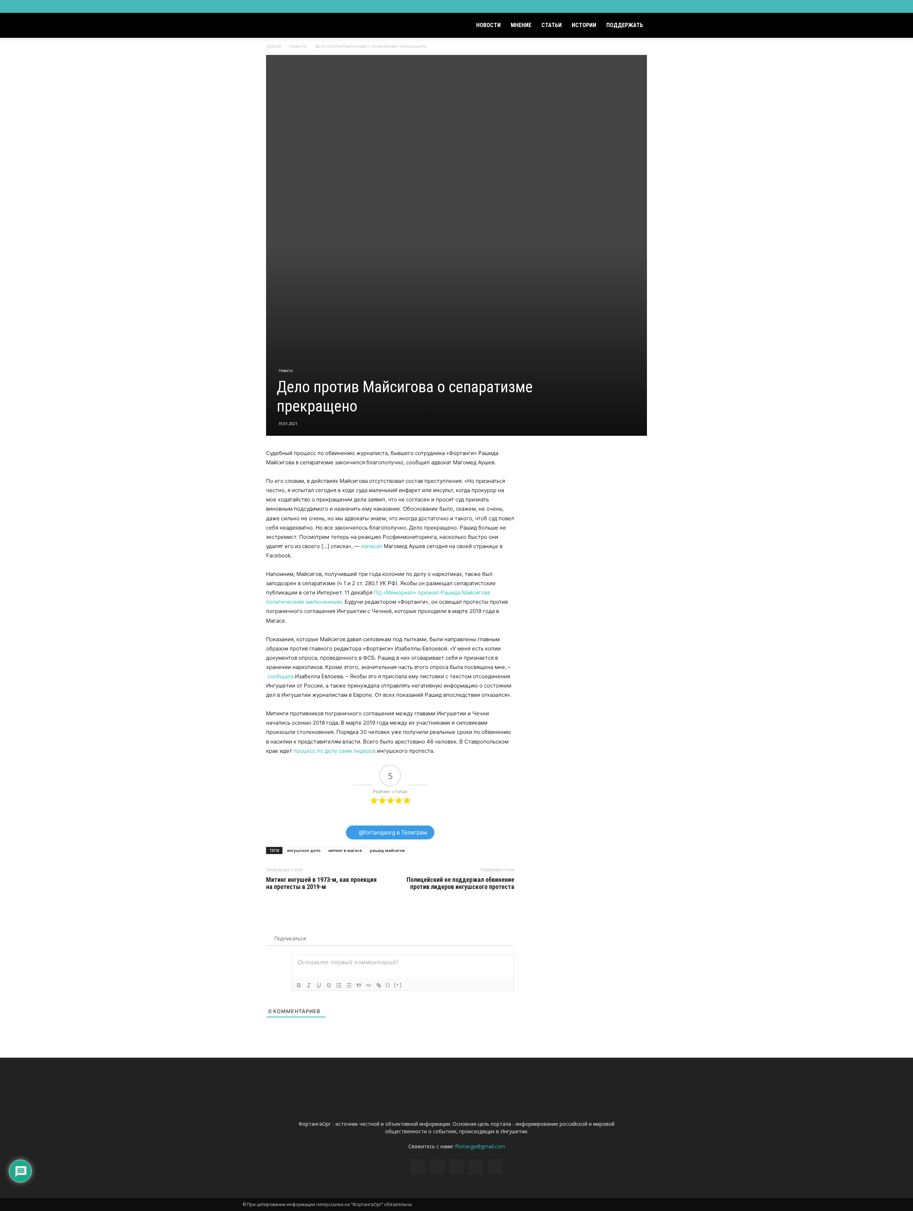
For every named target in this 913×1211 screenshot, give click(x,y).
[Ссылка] (379, 985)
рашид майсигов (387, 850)
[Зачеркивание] (329, 985)
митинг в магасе (345, 850)
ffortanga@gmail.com (480, 1146)
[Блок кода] (369, 985)
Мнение (521, 25)
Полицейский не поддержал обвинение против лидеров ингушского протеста (460, 883)
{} (388, 984)
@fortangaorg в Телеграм (392, 832)
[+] (398, 984)
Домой (273, 46)
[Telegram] (641, 6)
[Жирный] (299, 985)
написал (371, 546)
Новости (488, 25)
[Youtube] (665, 6)
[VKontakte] (653, 6)
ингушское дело (304, 850)
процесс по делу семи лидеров (335, 750)
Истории (584, 25)
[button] (661, 25)
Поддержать (624, 25)
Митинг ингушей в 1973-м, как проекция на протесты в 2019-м (321, 883)
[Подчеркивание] (319, 985)
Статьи (551, 25)
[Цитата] (359, 985)
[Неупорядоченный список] (349, 985)
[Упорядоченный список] (339, 985)
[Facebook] (618, 6)
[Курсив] (309, 985)
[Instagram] (629, 6)
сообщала (280, 676)
